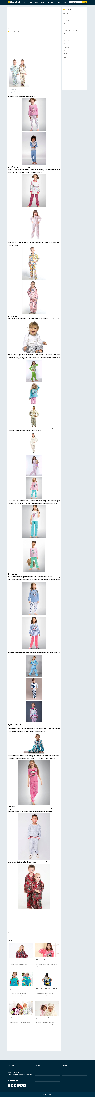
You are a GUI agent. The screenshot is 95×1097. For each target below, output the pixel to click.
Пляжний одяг (67, 20)
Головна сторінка (66, 1070)
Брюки (47, 2)
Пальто (59, 2)
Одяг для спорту (68, 23)
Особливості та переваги (16, 88)
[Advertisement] (34, 18)
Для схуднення (68, 43)
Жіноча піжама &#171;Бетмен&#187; (46, 989)
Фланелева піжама (15, 960)
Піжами (19, 31)
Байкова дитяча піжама (16, 1018)
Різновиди (13, 91)
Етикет (66, 57)
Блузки (36, 2)
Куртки (64, 2)
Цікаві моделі (14, 92)
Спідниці (31, 2)
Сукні (25, 2)
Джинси (53, 2)
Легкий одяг (67, 13)
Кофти (42, 2)
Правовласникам (66, 1074)
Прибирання (67, 53)
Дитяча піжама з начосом (17, 989)
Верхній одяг (67, 33)
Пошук (84, 2)
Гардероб (66, 47)
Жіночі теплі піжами (42, 960)
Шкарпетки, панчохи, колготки (71, 30)
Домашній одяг (13, 31)
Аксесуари (66, 40)
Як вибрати (13, 89)
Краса (65, 50)
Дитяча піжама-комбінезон (44, 1018)
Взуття (65, 37)
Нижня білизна (67, 27)
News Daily (15, 2)
